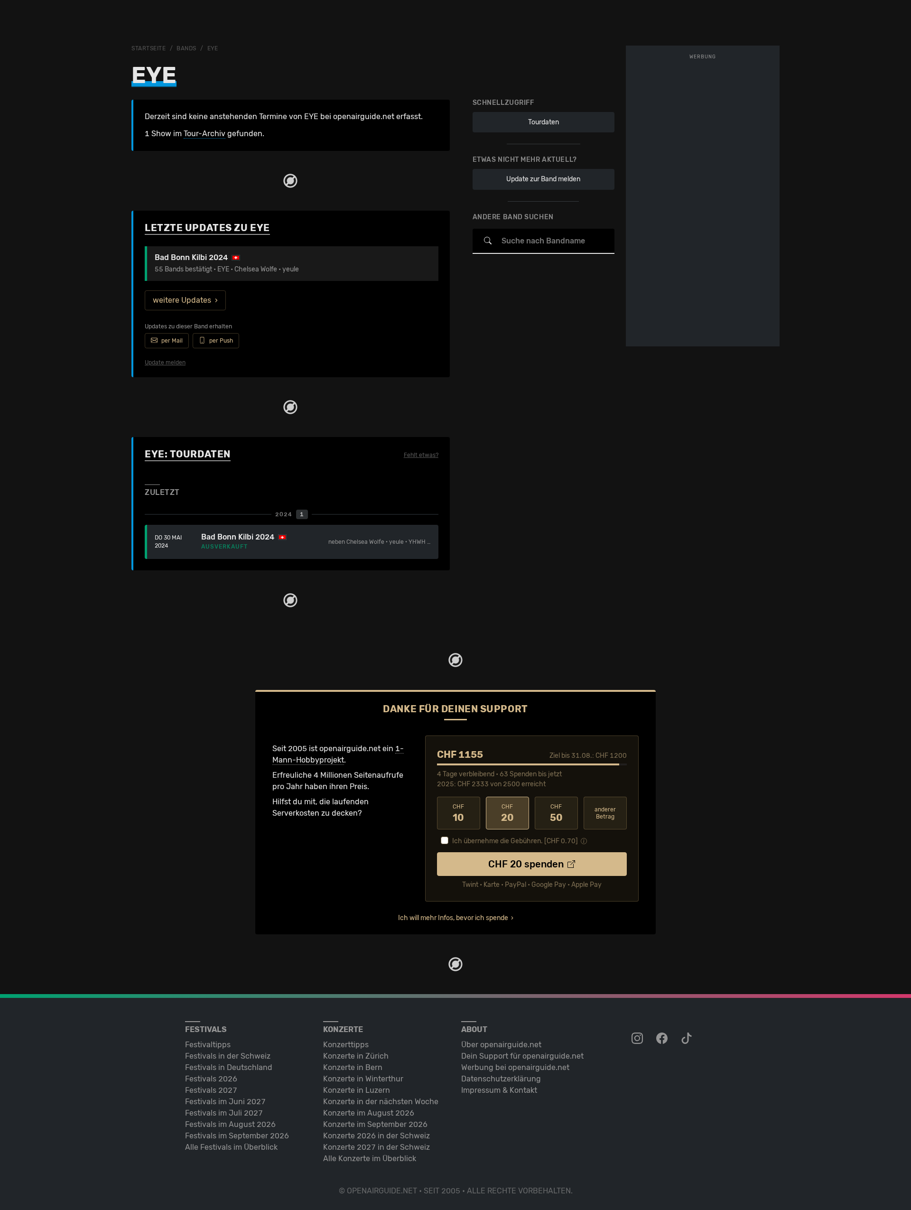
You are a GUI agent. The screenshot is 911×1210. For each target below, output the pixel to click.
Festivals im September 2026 (237, 1135)
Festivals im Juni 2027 (225, 1101)
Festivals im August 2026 (230, 1124)
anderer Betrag (605, 813)
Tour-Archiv (204, 133)
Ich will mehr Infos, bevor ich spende (453, 918)
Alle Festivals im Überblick (231, 1147)
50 (556, 813)
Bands (186, 48)
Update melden (165, 362)
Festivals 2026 (211, 1078)
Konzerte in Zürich (356, 1056)
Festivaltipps (208, 1044)
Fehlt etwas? (421, 455)
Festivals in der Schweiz (227, 1056)
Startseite (148, 48)
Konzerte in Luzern (356, 1090)
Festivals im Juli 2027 (224, 1112)
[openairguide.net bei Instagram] (638, 1038)
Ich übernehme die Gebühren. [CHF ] (515, 841)
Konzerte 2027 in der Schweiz (376, 1147)
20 (507, 813)
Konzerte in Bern (352, 1067)
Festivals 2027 (211, 1090)
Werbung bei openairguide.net (515, 1067)
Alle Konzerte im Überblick (369, 1158)
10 (458, 813)
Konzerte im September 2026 (375, 1124)
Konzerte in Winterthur (363, 1078)
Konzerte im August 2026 (368, 1112)
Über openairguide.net (501, 1044)
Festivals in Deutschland (228, 1067)
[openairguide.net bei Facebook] (662, 1038)
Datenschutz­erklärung (501, 1078)
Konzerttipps (346, 1044)
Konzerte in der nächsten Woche (380, 1101)
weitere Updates (182, 300)
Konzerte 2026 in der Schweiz (376, 1135)
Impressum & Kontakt (499, 1090)
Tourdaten (543, 122)
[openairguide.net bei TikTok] (687, 1038)
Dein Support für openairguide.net (522, 1056)
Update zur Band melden (543, 179)
